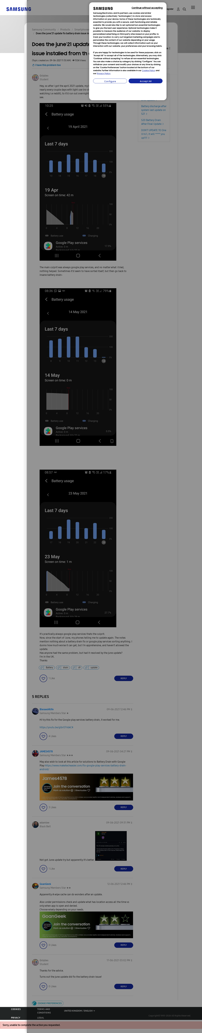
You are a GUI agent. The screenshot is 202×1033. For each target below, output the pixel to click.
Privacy (15, 1017)
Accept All (146, 81)
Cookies (16, 1009)
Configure (110, 81)
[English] (18, 8)
